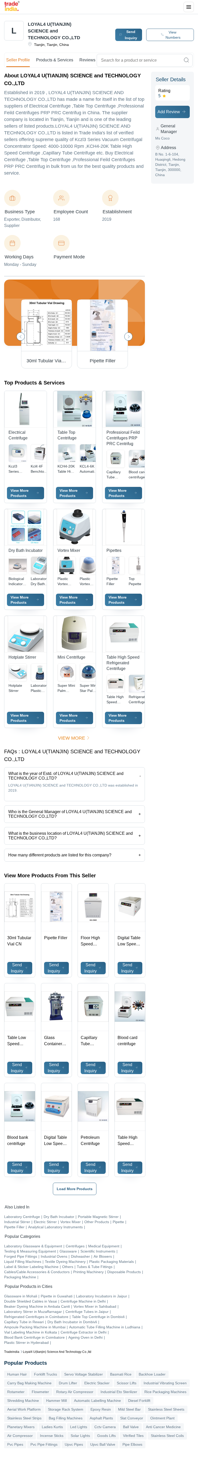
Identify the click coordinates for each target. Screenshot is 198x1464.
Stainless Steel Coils (167, 1436)
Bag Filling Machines (65, 1418)
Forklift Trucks (45, 1374)
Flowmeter (40, 1392)
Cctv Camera (105, 1427)
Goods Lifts (106, 1436)
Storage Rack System (65, 1409)
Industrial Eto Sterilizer (119, 1392)
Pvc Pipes (15, 1444)
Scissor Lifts (126, 1383)
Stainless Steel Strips (24, 1418)
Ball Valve (131, 1427)
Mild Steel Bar (129, 1409)
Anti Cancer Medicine (163, 1427)
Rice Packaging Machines (165, 1392)
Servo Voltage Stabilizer (83, 1374)
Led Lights (78, 1427)
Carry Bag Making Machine (29, 1383)
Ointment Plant (162, 1418)
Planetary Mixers (21, 1427)
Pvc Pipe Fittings (43, 1444)
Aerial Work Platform (24, 1409)
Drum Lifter (68, 1383)
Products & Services (54, 60)
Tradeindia (11, 1352)
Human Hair (17, 1374)
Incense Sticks (51, 1436)
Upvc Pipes (74, 1444)
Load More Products (75, 1189)
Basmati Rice (120, 1374)
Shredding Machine (23, 1400)
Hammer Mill (56, 1400)
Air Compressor (20, 1436)
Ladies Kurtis (52, 1427)
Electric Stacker (97, 1383)
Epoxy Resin (100, 1409)
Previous (20, 336)
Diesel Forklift (139, 1400)
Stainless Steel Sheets (166, 1409)
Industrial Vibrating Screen (165, 1383)
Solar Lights (80, 1436)
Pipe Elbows (132, 1444)
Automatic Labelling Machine (97, 1400)
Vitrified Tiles (133, 1436)
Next (128, 336)
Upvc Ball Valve (102, 1444)
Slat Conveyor (131, 1418)
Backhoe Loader (152, 1374)
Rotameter (15, 1392)
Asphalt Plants (101, 1418)
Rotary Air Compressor (74, 1392)
